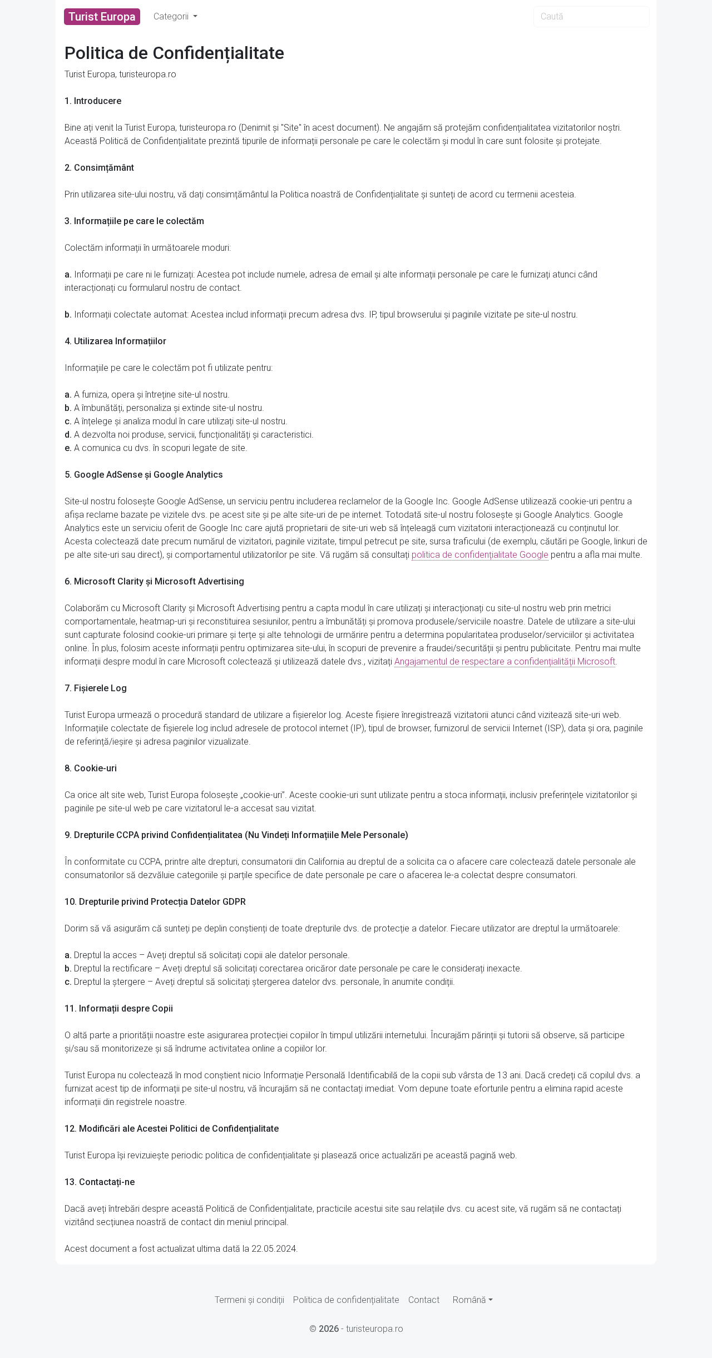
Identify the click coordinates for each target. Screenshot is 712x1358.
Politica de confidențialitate (346, 1300)
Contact (423, 1300)
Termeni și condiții (249, 1300)
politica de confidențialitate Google (480, 554)
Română (469, 1300)
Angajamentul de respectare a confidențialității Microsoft (504, 661)
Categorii (172, 16)
